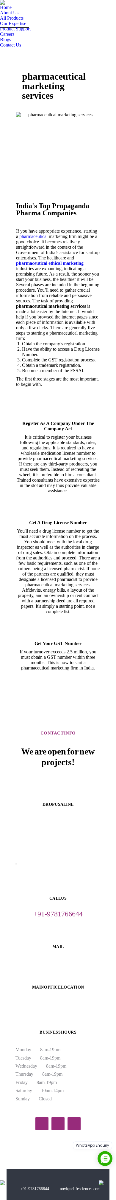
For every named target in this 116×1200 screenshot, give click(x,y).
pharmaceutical (33, 236)
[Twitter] (58, 1123)
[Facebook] (41, 1123)
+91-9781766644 (34, 1189)
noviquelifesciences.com (80, 1189)
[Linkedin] (74, 1123)
